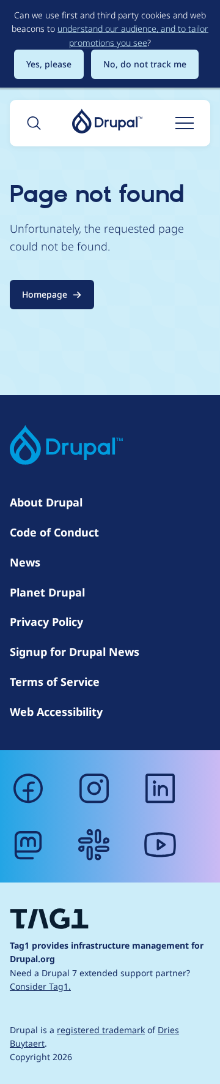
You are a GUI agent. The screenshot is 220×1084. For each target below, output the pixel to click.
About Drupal (46, 502)
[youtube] (160, 844)
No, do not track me (144, 64)
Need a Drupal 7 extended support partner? (100, 979)
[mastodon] (28, 844)
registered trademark (101, 1030)
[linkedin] (160, 788)
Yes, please (49, 64)
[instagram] (94, 788)
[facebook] (28, 788)
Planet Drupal (47, 592)
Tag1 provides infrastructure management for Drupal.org (107, 952)
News (25, 562)
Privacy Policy (46, 621)
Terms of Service (55, 681)
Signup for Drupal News (74, 651)
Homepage (44, 294)
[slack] (94, 844)
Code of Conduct (54, 532)
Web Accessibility (56, 711)
